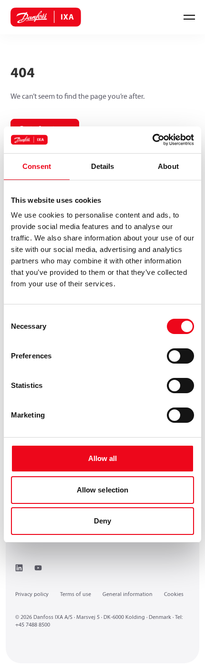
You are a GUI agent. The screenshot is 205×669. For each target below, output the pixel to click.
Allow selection (103, 490)
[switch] (180, 356)
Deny (102, 521)
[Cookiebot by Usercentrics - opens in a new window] (152, 140)
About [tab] (168, 166)
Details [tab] (102, 166)
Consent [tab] (36, 166)
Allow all (102, 458)
